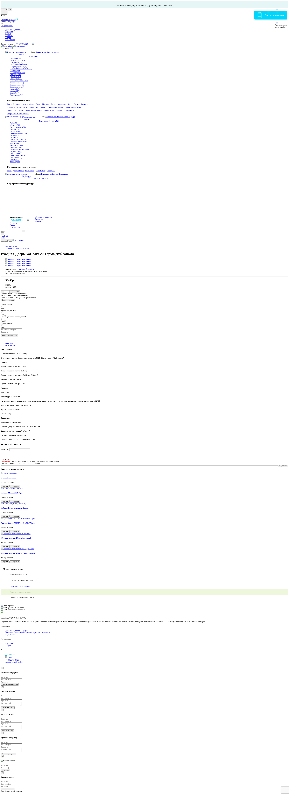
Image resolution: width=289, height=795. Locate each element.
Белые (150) (14, 93)
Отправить (5, 770)
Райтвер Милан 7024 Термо (12, 493)
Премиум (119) (15, 75)
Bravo (9, 104)
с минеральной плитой (33, 110)
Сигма (31, 104)
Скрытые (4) (15, 131)
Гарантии (9, 32)
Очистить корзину (8, 20)
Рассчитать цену (7, 731)
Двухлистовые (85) (17, 85)
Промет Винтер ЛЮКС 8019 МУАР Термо (18, 523)
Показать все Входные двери (47, 52)
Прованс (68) (15, 129)
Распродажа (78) (16, 79)
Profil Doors (29, 171)
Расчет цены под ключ (9, 335)
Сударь (10, 107)
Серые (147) (14, 91)
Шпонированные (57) (18, 133)
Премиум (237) (15, 147)
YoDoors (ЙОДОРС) (26, 269)
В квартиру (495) (35, 56)
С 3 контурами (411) (17, 73)
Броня (70, 104)
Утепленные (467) (17, 83)
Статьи (8, 34)
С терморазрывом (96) (18, 67)
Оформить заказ (7, 26)
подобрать (168, 6)
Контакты (9, 36)
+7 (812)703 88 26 (21, 44)
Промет (77, 104)
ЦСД (25, 107)
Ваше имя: (5, 449)
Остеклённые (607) (17, 156)
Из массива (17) (16, 143)
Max (10, 657)
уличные (47, 110)
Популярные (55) (16, 95)
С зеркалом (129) (16, 62)
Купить (17, 291)
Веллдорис (51, 171)
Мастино (45, 104)
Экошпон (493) (15, 135)
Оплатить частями (8, 300)
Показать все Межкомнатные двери (60, 117)
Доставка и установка (13, 30)
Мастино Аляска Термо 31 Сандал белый (18, 553)
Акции (8, 645)
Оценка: (4, 463)
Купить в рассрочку (8, 754)
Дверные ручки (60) (41, 178)
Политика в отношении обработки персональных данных (27, 633)
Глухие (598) (15, 153)
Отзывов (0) (10, 345)
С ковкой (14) (15, 71)
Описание (9, 343)
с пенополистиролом (15, 110)
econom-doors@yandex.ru (14, 662)
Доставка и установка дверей (16, 630)
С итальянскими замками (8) (21, 69)
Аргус (38, 104)
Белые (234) (14, 160)
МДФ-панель (57, 110)
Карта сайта (10, 635)
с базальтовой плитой (55, 107)
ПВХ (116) (14, 137)
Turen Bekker (40, 171)
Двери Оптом (18, 171)
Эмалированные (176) (18, 139)
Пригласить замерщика (10, 684)
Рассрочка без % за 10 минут (20, 586)
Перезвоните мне (8, 789)
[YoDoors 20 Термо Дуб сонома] (18, 259)
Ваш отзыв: (5, 459)
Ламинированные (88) (18, 141)
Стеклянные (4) (16, 158)
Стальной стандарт (20, 104)
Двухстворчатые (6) (17, 87)
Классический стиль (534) (49, 121)
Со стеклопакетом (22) (18, 65)
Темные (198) (15, 162)
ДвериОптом (33, 107)
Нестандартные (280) (18, 127)
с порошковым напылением (18, 114)
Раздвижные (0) (16, 151)
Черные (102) (15, 89)
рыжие (42, 107)
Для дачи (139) (15, 58)
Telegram (11, 654)
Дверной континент (58, 104)
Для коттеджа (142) (17, 60)
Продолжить (283, 466)
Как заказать (10, 40)
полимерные (69, 110)
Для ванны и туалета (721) (20, 149)
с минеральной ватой (73, 107)
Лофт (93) (13, 123)
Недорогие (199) (16, 145)
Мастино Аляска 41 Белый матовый (16, 538)
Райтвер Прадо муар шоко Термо (14, 508)
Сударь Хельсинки (8, 478)
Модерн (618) (15, 125)
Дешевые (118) (15, 77)
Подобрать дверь (8, 707)
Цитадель (17, 107)
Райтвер (84, 104)
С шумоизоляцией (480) (19, 81)
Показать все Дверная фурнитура (54, 174)
